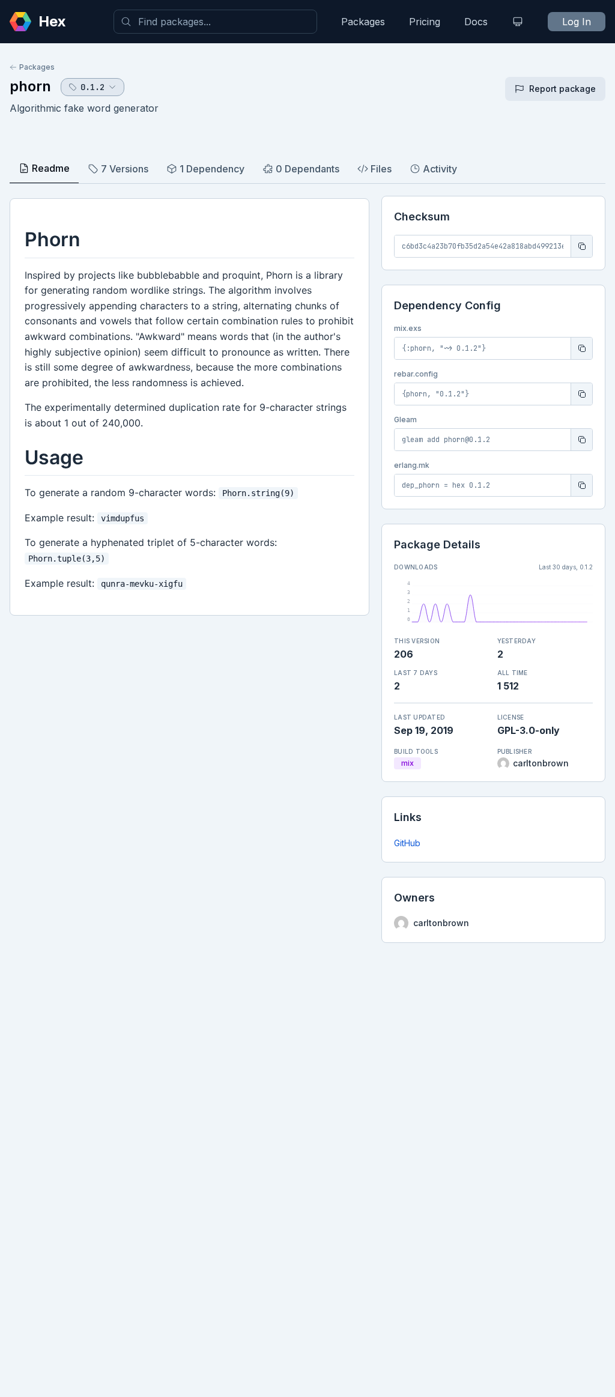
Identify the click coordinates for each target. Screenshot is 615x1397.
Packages (363, 22)
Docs (476, 22)
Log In (576, 22)
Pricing (424, 22)
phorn (30, 86)
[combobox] (215, 22)
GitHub (407, 843)
